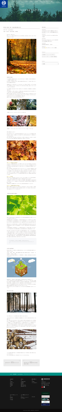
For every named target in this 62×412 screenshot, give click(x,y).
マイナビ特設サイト (34, 382)
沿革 (10, 386)
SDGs (22, 379)
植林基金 (55, 56)
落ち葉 (8, 31)
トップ (11, 374)
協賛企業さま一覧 (23, 386)
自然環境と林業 (23, 381)
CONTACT (45, 393)
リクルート (48, 56)
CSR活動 (43, 54)
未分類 (52, 56)
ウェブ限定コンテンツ (25, 394)
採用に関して (34, 379)
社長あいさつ (12, 382)
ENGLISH (33, 396)
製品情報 (22, 382)
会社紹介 (11, 379)
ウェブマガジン (52, 54)
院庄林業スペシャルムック (24, 397)
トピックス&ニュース (14, 394)
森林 (4, 31)
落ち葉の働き (12, 31)
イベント (47, 54)
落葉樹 (17, 31)
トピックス (43, 56)
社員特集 (33, 381)
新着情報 (14, 374)
